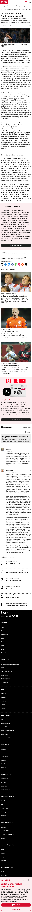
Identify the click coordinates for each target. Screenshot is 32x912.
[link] (9, 6)
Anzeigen (3, 860)
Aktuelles (3, 693)
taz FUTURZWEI (5, 831)
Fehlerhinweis (19, 258)
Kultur (2, 638)
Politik (2, 627)
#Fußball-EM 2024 (10, 254)
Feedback (3, 872)
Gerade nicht (24, 880)
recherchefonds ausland (7, 730)
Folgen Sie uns (4, 616)
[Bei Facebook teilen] (12, 264)
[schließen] (29, 880)
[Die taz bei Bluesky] (13, 617)
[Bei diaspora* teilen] (19, 264)
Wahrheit (3, 653)
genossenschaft (5, 723)
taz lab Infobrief (5, 789)
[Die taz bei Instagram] (17, 617)
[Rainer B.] (2, 449)
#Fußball (3, 254)
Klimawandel (4, 682)
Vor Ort (3, 804)
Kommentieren (11, 258)
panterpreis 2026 (5, 738)
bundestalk (4, 749)
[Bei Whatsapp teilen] (16, 264)
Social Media (4, 675)
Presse (3, 708)
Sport (2, 642)
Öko (2, 631)
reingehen (3, 767)
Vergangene (4, 812)
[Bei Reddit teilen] (22, 264)
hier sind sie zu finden (23, 441)
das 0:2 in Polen (21, 160)
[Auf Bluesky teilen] (9, 264)
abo (2, 719)
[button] (30, 2)
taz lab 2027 (4, 815)
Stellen (3, 704)
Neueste (25, 427)
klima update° (4, 756)
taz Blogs (3, 827)
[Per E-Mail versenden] (2, 264)
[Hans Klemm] (2, 470)
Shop (2, 857)
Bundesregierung (5, 678)
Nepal (2, 668)
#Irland (25, 254)
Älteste (29, 427)
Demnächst (4, 801)
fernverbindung (5, 753)
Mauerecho (4, 760)
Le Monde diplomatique (7, 834)
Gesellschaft (4, 634)
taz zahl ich (4, 727)
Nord (2, 649)
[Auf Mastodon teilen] (5, 264)
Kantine (3, 853)
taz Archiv (3, 838)
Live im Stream (5, 808)
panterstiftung (5, 734)
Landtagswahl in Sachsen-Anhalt (10, 664)
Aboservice (4, 875)
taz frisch (3, 782)
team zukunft (4, 778)
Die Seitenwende (5, 701)
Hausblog (3, 697)
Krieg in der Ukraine (6, 671)
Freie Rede (4, 764)
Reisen (3, 849)
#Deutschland (19, 254)
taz (4, 612)
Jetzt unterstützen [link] (16, 245)
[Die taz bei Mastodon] (10, 617)
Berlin (2, 645)
